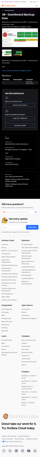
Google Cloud (6, 318)
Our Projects (26, 309)
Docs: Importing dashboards (14, 176)
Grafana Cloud (16, 428)
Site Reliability (26, 275)
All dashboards (9, 10)
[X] (10, 451)
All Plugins (5, 312)
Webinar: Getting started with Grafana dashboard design (17, 180)
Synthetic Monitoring (9, 280)
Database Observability (10, 274)
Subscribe (32, 227)
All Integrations (7, 309)
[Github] (22, 451)
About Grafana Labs (29, 340)
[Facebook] (4, 451)
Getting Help (26, 358)
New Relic (5, 331)
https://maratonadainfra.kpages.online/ (16, 70)
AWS (3, 315)
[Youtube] (28, 451)
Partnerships (26, 346)
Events (4, 349)
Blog (3, 343)
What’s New (6, 297)
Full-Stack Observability (30, 247)
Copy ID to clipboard (20, 118)
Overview (5, 244)
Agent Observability (8, 257)
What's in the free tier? (10, 250)
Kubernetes (6, 324)
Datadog (4, 327)
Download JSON (20, 125)
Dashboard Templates (29, 318)
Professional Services (29, 361)
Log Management (28, 278)
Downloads (25, 315)
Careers (24, 343)
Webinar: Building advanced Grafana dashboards (16, 185)
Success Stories (27, 352)
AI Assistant (6, 254)
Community (5, 346)
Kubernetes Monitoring (9, 265)
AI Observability (27, 244)
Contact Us (25, 355)
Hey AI (24, 365)
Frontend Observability (9, 277)
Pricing (4, 247)
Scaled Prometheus (28, 267)
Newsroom (25, 349)
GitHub (24, 312)
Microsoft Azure (7, 321)
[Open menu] (36, 6)
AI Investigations (7, 294)
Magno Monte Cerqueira (12, 159)
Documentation (7, 340)
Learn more (32, 2)
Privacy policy (25, 232)
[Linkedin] (16, 451)
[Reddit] (35, 451)
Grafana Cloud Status (9, 300)
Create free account (20, 105)
